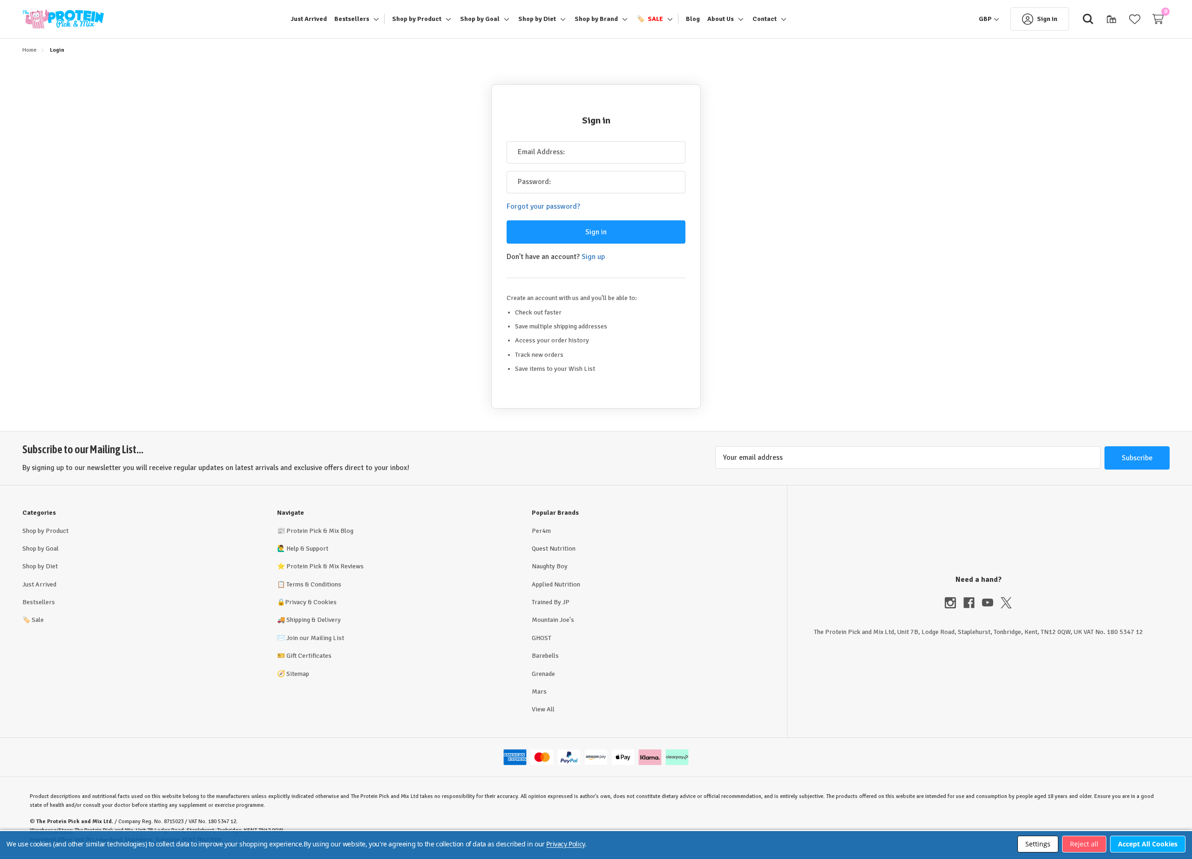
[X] (1006, 602)
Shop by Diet (40, 566)
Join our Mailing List (315, 638)
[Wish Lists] (1134, 19)
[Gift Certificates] (1111, 19)
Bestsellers (38, 602)
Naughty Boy (550, 566)
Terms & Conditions (313, 584)
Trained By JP (550, 602)
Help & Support (307, 548)
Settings (1037, 843)
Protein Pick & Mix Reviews (325, 566)
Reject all (1084, 843)
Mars (539, 691)
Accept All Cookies (1148, 843)
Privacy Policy (565, 843)
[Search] (1088, 19)
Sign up (593, 256)
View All (543, 709)
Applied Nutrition (556, 584)
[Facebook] (972, 602)
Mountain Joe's (553, 620)
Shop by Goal (40, 548)
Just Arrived (39, 584)
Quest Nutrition (554, 548)
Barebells (545, 656)
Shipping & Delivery (313, 620)
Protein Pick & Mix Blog (319, 531)
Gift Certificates (309, 656)
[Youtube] (991, 602)
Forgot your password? (543, 206)
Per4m (541, 531)
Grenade (543, 674)
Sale (33, 620)
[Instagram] (954, 602)
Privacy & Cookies (311, 602)
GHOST (541, 638)
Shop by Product (45, 531)
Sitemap (297, 674)
